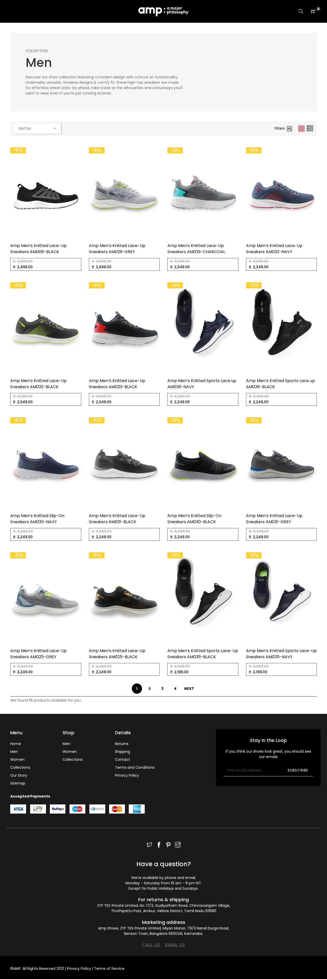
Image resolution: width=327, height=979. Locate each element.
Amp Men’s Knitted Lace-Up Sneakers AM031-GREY (274, 519)
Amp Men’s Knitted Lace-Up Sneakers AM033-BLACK (117, 384)
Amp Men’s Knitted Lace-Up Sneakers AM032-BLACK (38, 384)
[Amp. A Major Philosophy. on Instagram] (178, 845)
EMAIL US (175, 944)
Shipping (122, 751)
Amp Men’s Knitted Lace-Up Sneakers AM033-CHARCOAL (196, 249)
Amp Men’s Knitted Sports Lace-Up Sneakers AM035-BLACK (202, 654)
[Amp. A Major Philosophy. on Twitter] (149, 845)
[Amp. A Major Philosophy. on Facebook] (159, 845)
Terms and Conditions (135, 767)
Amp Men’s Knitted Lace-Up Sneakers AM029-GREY (117, 249)
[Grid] (302, 128)
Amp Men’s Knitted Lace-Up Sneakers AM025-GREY (38, 654)
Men (14, 751)
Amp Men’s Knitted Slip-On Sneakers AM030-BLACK (194, 519)
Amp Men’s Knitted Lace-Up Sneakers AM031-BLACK (117, 519)
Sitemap (17, 783)
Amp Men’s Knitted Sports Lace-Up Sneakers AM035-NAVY (281, 654)
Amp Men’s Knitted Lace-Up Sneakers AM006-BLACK (38, 249)
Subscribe (298, 770)
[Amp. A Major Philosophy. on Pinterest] (168, 845)
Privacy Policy (127, 775)
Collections (20, 767)
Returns (122, 743)
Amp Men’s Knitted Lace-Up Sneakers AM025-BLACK (117, 654)
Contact (122, 759)
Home (15, 743)
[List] (310, 128)
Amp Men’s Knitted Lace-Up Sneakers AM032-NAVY (274, 249)
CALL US (151, 944)
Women (17, 759)
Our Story (18, 775)
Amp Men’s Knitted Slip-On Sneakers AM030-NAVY (37, 519)
